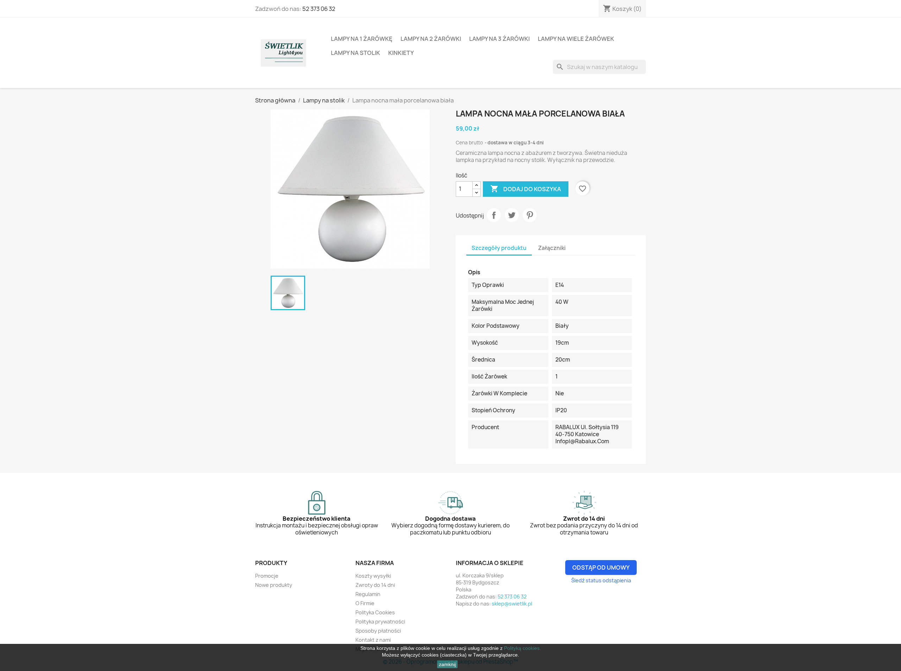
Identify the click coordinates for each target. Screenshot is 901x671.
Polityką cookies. (522, 648)
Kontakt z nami (373, 639)
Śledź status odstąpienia (601, 580)
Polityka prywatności (380, 621)
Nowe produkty (273, 585)
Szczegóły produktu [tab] (499, 248)
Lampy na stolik (355, 53)
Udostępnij (494, 215)
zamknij (447, 664)
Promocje (266, 575)
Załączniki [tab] (552, 248)
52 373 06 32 (318, 9)
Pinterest (530, 215)
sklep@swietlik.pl (512, 603)
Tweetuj (512, 215)
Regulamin (367, 594)
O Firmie (364, 603)
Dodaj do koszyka (525, 188)
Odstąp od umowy (601, 567)
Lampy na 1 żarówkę (361, 39)
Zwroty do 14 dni (375, 585)
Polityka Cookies (375, 612)
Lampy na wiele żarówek (576, 39)
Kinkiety (401, 53)
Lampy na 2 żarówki (431, 39)
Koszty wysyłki (373, 575)
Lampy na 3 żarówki (499, 39)
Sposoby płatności (378, 630)
